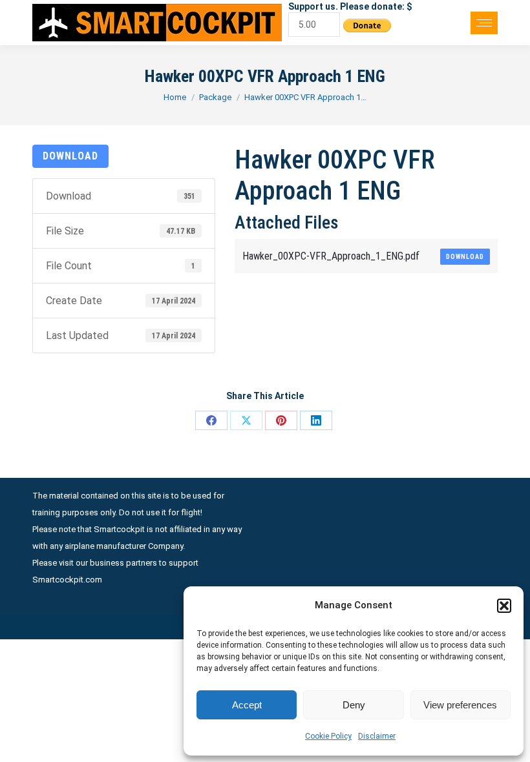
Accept (247, 704)
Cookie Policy (328, 736)
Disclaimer (377, 736)
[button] (504, 605)
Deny (354, 704)
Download (70, 156)
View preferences (460, 704)
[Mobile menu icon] (484, 23)
